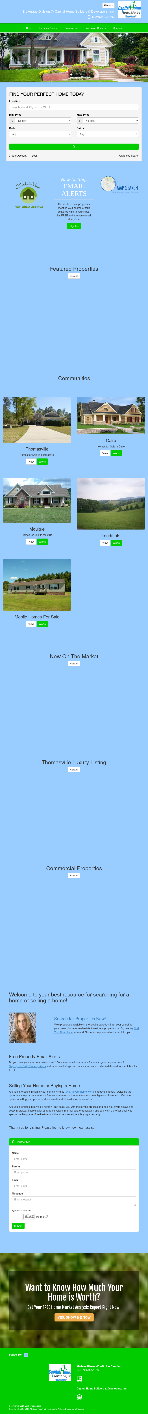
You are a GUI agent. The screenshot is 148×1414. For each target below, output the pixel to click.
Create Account (18, 155)
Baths (80, 128)
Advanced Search (129, 155)
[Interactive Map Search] (119, 185)
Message (17, 1193)
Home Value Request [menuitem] (95, 27)
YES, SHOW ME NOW (74, 1317)
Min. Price (15, 114)
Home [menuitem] (29, 27)
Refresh (40, 1216)
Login (35, 155)
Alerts (42, 461)
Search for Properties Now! (80, 1018)
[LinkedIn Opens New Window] (99, 5)
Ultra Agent (79, 1408)
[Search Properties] (29, 1028)
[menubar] (74, 27)
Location (14, 101)
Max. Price (83, 114)
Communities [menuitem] (71, 27)
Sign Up (74, 226)
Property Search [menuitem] (48, 27)
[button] (11, 57)
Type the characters (21, 1210)
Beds (12, 128)
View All (74, 275)
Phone (16, 1166)
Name (15, 1153)
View (31, 461)
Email (109, 5)
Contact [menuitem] (117, 27)
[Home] (129, 9)
